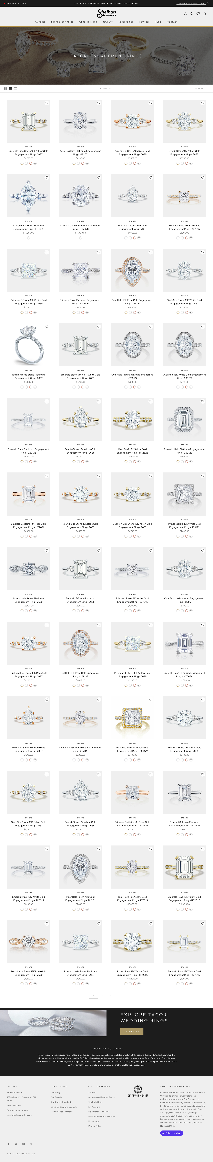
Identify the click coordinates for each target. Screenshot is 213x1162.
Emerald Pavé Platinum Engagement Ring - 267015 (28, 451)
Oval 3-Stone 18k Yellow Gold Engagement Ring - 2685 (184, 152)
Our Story (55, 1092)
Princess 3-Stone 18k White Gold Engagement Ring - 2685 (28, 302)
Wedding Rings (88, 22)
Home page (93, 1121)
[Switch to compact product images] (15, 89)
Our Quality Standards (61, 1102)
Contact (172, 22)
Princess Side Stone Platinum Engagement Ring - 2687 (80, 973)
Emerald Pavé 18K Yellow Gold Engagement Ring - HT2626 (184, 898)
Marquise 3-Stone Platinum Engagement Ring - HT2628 (28, 227)
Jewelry (108, 22)
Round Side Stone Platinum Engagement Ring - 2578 (28, 600)
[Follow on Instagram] (23, 1144)
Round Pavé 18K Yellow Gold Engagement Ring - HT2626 (132, 973)
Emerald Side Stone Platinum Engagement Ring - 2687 (28, 376)
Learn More (132, 1031)
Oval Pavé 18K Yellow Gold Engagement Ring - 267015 (132, 898)
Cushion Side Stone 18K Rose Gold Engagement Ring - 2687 (29, 674)
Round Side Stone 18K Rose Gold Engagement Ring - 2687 (80, 525)
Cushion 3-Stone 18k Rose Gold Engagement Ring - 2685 (132, 152)
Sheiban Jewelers (15, 1092)
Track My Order (95, 1102)
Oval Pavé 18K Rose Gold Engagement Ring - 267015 (80, 749)
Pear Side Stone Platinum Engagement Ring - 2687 (132, 227)
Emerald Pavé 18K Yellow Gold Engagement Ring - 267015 (184, 973)
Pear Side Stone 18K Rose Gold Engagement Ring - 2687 (28, 749)
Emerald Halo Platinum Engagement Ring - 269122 (184, 451)
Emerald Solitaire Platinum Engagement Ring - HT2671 (184, 824)
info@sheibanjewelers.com (19, 1115)
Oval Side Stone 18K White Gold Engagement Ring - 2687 (184, 302)
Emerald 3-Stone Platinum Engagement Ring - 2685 (80, 600)
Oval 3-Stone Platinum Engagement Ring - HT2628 (80, 227)
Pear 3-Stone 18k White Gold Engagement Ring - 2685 (80, 824)
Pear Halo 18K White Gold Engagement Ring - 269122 (80, 898)
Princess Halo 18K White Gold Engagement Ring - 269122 (184, 525)
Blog (158, 22)
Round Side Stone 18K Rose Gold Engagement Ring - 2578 (29, 973)
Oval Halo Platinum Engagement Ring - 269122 (132, 376)
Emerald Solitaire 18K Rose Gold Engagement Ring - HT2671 (28, 525)
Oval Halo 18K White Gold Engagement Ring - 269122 (184, 376)
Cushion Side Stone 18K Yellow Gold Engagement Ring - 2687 (132, 525)
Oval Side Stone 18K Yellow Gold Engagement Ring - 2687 (28, 824)
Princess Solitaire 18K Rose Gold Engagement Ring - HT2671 (132, 824)
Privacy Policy (94, 1126)
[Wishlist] (198, 13)
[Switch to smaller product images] (10, 89)
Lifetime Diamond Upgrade (64, 1107)
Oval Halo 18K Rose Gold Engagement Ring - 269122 (80, 674)
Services (144, 22)
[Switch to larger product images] (5, 89)
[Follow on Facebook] (8, 1144)
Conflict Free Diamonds (62, 1111)
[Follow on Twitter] (15, 1144)
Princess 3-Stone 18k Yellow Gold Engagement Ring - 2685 (132, 674)
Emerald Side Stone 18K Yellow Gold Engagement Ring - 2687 (28, 152)
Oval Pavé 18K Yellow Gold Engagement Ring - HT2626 (132, 451)
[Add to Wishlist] (46, 103)
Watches (40, 22)
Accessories (126, 22)
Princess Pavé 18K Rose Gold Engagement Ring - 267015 (184, 227)
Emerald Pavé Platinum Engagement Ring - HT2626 (184, 674)
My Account (94, 1107)
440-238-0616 (14, 1105)
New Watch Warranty (98, 1111)
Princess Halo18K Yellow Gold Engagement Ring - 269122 (132, 749)
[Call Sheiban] (208, 3)
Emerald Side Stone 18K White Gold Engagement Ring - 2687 (80, 376)
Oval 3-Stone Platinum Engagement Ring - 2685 (184, 600)
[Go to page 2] (119, 995)
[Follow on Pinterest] (31, 1144)
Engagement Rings (62, 22)
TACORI (28, 147)
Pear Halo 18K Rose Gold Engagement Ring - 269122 (132, 302)
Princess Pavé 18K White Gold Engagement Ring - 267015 (132, 600)
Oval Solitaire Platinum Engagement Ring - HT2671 (80, 152)
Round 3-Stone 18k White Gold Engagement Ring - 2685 (184, 749)
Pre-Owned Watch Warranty (101, 1116)
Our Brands (56, 1097)
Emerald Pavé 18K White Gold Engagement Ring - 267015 (28, 898)
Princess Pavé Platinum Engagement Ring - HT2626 (80, 302)
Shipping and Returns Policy (101, 1097)
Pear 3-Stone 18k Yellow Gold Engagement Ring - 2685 (81, 451)
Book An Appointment (17, 1110)
